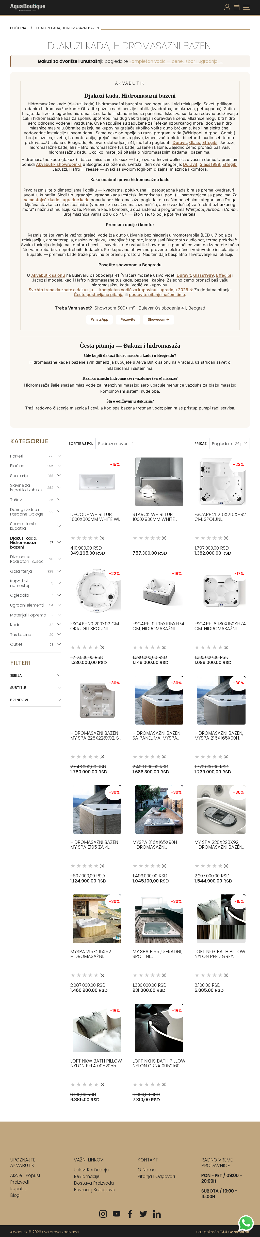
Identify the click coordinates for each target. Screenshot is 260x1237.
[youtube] (116, 1214)
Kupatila (18, 1189)
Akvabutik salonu (48, 275)
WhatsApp (99, 319)
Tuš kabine (31, 635)
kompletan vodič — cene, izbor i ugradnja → (176, 61)
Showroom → (158, 319)
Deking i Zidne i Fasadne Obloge (31, 512)
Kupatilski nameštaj (31, 583)
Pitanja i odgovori (156, 1176)
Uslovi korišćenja (91, 1170)
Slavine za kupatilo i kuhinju (31, 487)
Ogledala (31, 595)
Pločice (31, 466)
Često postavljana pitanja (98, 294)
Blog (15, 1195)
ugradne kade (76, 199)
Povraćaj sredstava (94, 1190)
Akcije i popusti (25, 1175)
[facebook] (130, 1214)
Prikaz (200, 443)
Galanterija (31, 571)
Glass (194, 142)
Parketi (31, 456)
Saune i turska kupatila (31, 526)
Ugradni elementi (31, 605)
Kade (31, 625)
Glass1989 (210, 164)
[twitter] (143, 1214)
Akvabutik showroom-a (59, 164)
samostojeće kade (41, 199)
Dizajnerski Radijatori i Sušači (31, 559)
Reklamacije (87, 1176)
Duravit (180, 142)
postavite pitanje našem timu (157, 294)
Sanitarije (31, 476)
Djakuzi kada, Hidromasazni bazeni (31, 542)
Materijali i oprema (31, 615)
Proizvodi (19, 1182)
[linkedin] (157, 1214)
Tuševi (31, 500)
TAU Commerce (234, 1232)
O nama (147, 1170)
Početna (18, 28)
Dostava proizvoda (94, 1183)
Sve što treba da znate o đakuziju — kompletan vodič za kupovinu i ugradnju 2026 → (111, 289)
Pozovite (128, 319)
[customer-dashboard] (227, 7)
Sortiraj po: (81, 443)
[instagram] (103, 1214)
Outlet (31, 644)
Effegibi (209, 142)
